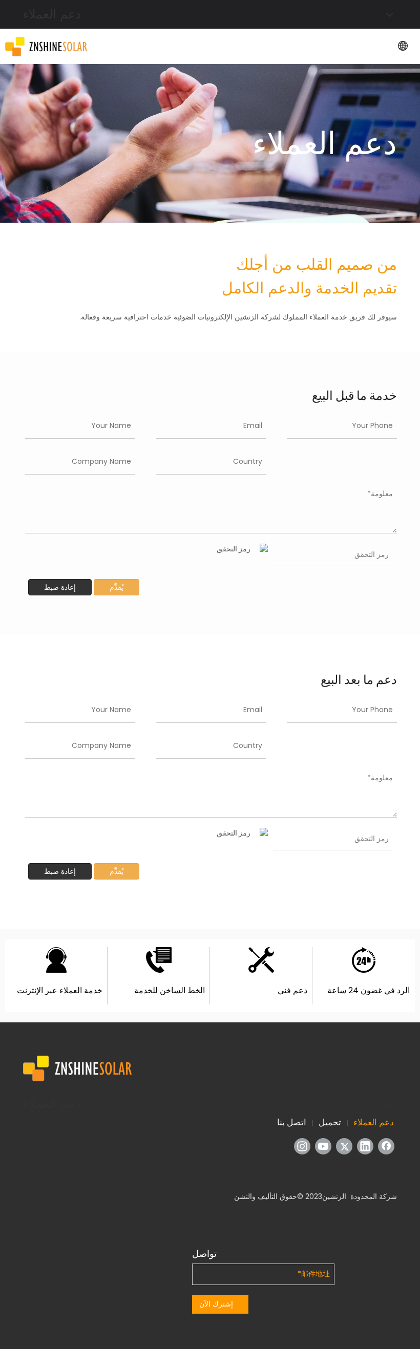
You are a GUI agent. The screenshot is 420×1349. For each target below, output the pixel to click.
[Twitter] (344, 1146)
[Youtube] (323, 1146)
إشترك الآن (216, 1304)
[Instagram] (302, 1146)
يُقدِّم (116, 587)
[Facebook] (386, 1146)
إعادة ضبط (60, 587)
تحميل (330, 1122)
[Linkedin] (365, 1146)
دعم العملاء (373, 1122)
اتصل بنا (291, 1122)
